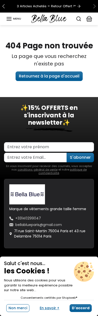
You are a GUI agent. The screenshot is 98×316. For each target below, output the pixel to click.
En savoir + (49, 307)
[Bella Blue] (49, 18)
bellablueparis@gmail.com (38, 224)
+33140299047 (28, 218)
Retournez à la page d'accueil (49, 76)
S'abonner (80, 157)
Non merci (18, 307)
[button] (13, 19)
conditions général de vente (38, 170)
